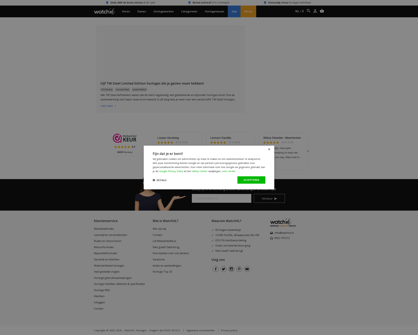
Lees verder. (229, 171)
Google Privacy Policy (171, 171)
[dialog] (209, 167)
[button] (160, 180)
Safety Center (199, 171)
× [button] (269, 149)
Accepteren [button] (251, 179)
